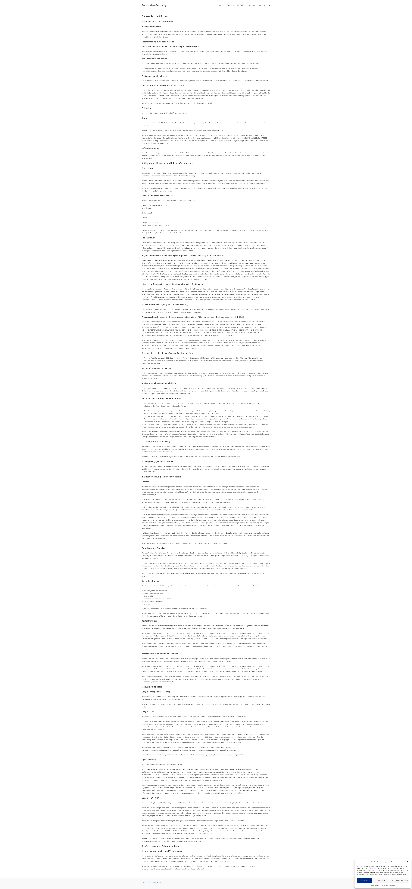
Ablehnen (381, 880)
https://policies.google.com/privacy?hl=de (231, 755)
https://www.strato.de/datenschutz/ (210, 130)
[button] (408, 862)
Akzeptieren (364, 880)
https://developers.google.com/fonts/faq (196, 704)
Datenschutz (384, 885)
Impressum (392, 885)
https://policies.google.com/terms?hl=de (189, 841)
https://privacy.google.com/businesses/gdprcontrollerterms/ (163, 750)
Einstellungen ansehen (399, 880)
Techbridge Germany (154, 5)
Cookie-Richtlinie (374, 885)
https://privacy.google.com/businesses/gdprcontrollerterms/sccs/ (212, 750)
